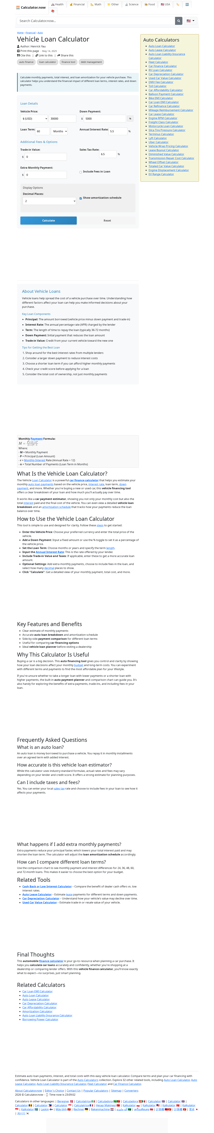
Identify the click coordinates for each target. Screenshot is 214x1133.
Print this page (29, 51)
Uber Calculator (159, 142)
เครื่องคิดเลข (141, 1109)
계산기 (21, 1113)
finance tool (68, 62)
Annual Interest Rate (50, 552)
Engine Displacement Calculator (169, 170)
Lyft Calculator (158, 138)
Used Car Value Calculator (39, 902)
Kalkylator (27, 1109)
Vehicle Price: (29, 111)
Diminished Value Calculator (166, 154)
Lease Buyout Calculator (164, 150)
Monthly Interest (34, 460)
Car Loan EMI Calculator (37, 991)
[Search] (178, 21)
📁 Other (113, 4)
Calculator (154, 1101)
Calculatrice (81, 1105)
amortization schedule (56, 507)
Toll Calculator (158, 86)
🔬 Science (131, 4)
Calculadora (105, 1101)
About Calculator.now (28, 1090)
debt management (91, 62)
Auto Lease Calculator (37, 894)
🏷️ (177, 4)
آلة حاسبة (122, 1109)
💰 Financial (77, 4)
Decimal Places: (33, 194)
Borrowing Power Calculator (40, 1019)
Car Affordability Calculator (39, 1007)
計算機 (160, 1109)
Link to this (45, 55)
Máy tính (61, 1109)
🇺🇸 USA (165, 4)
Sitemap (116, 1090)
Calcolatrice (83, 1101)
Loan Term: (27, 129)
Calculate (48, 220)
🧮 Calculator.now (31, 7)
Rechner (79, 1109)
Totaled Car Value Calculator (166, 166)
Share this (67, 55)
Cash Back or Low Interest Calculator (47, 886)
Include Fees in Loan (96, 171)
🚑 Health (57, 4)
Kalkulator (129, 1105)
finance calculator (51, 961)
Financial (31, 32)
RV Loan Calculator (160, 70)
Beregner (63, 1101)
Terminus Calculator (161, 134)
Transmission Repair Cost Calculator (171, 158)
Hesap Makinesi (106, 1105)
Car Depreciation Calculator (40, 898)
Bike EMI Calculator (161, 98)
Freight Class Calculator (163, 122)
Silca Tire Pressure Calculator (167, 130)
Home (20, 32)
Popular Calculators (95, 1090)
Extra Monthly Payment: (36, 167)
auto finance (26, 62)
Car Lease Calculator (161, 114)
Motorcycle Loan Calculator (166, 126)
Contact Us (74, 1090)
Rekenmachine (100, 1109)
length (110, 548)
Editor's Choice (54, 1090)
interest (28, 503)
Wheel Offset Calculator (164, 162)
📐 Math (96, 4)
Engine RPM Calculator (163, 118)
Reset (107, 220)
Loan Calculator (42, 480)
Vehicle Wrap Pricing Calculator (168, 146)
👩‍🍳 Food (149, 4)
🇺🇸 (189, 21)
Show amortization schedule (102, 198)
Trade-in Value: (30, 149)
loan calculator (47, 62)
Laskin (45, 1109)
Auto (40, 32)
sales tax (59, 788)
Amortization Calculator (37, 1011)
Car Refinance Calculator (164, 106)
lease (69, 894)
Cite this (25, 55)
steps (100, 525)
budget (78, 665)
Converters (131, 1090)
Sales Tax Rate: (89, 149)
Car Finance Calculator (163, 66)
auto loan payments (41, 484)
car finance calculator (84, 480)
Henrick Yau (38, 46)
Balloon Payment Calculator (166, 94)
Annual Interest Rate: (94, 129)
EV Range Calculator (161, 174)
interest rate (96, 484)
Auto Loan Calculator (35, 995)
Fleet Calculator (158, 62)
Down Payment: (90, 111)
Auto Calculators (87, 1080)
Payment (37, 439)
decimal (49, 568)
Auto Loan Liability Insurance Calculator (47, 1015)
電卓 (191, 1109)
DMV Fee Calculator (161, 82)
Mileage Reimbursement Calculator (171, 110)
